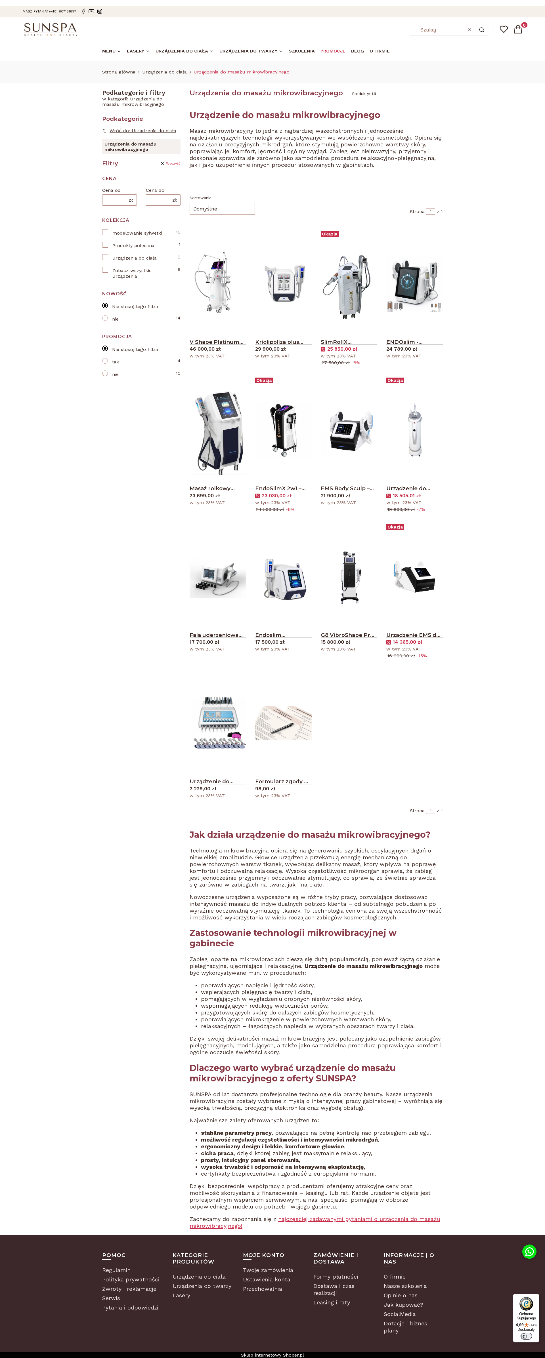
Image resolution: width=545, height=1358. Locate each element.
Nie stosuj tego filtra (135, 306)
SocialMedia (400, 1314)
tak (115, 362)
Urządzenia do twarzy (202, 1286)
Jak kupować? (403, 1304)
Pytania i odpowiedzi (130, 1307)
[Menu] (536, 1297)
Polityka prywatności (131, 1279)
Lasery (181, 1295)
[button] (482, 30)
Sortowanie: (201, 197)
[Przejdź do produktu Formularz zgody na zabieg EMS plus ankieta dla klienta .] (283, 723)
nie (115, 319)
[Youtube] (91, 11)
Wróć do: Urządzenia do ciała (143, 130)
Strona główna (118, 72)
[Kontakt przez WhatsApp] (529, 1252)
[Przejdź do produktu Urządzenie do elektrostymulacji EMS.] (218, 723)
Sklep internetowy (272, 1355)
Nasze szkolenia (405, 1286)
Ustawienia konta (266, 1279)
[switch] (526, 1336)
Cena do (155, 190)
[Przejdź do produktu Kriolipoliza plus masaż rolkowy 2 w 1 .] (283, 283)
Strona (417, 211)
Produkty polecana (133, 245)
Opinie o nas (401, 1295)
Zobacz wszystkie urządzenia (132, 273)
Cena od (111, 190)
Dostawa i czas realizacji (334, 1289)
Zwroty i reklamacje (129, 1288)
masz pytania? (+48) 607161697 (49, 11)
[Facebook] (83, 11)
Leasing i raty (331, 1302)
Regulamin (116, 1270)
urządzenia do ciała (134, 258)
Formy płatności (335, 1276)
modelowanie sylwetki (137, 233)
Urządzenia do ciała (164, 72)
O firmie (395, 1276)
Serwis (111, 1298)
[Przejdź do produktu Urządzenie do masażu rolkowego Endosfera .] (414, 430)
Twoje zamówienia (268, 1270)
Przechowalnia (262, 1288)
